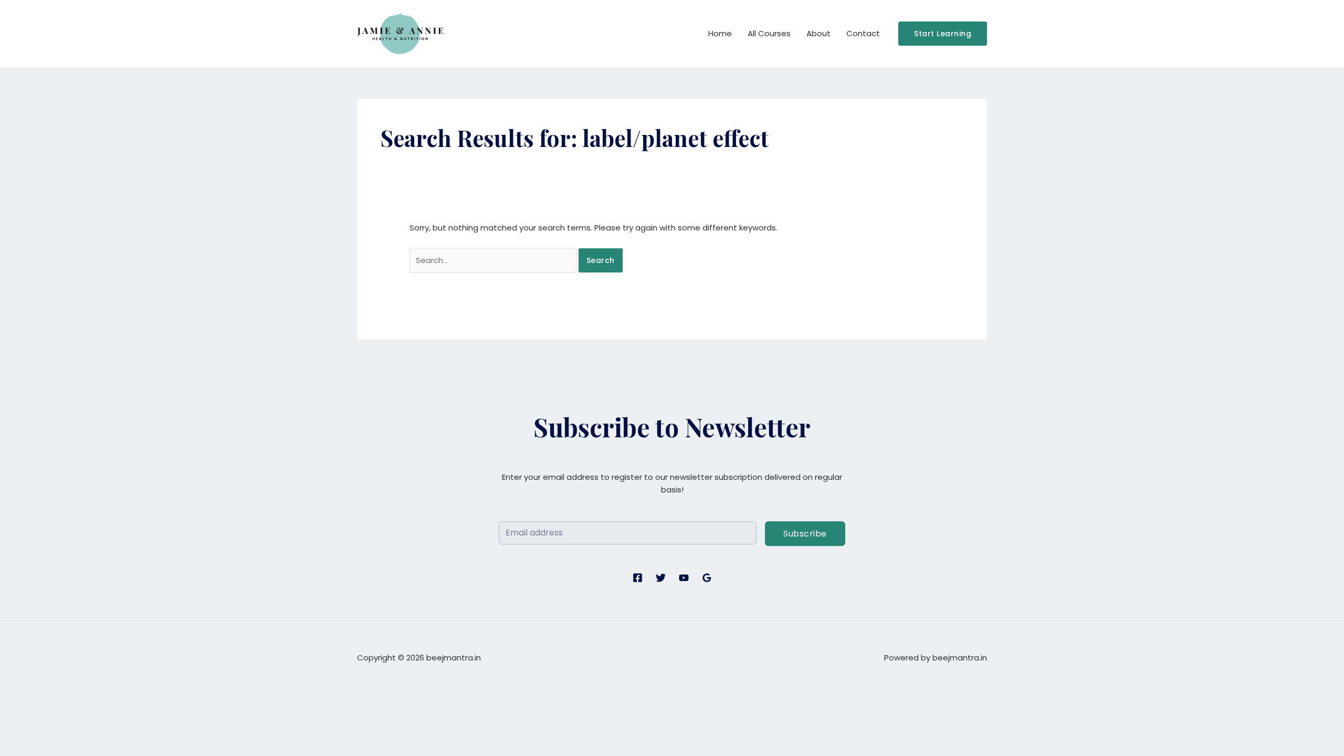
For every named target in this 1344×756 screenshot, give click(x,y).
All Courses (769, 33)
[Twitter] (661, 578)
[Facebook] (638, 578)
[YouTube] (684, 578)
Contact (863, 33)
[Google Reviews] (707, 578)
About (818, 33)
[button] (942, 34)
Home (720, 33)
